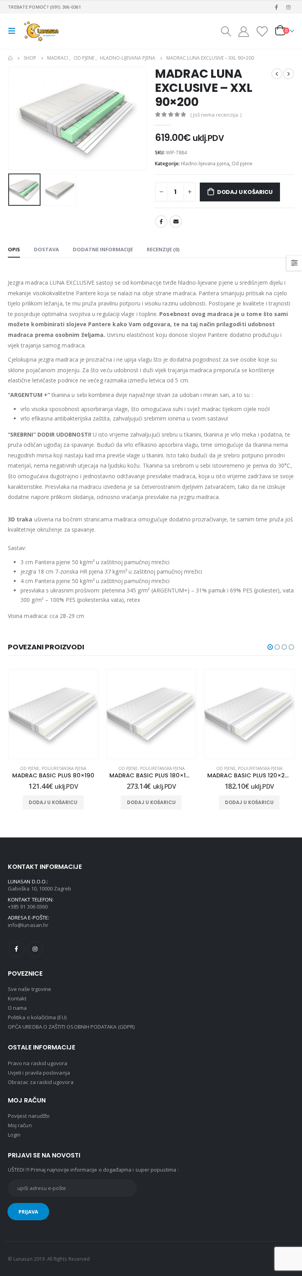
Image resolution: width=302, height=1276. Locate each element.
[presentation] (18, 118)
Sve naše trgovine (29, 989)
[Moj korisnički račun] (243, 31)
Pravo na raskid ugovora (38, 1063)
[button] (270, 647)
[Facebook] (276, 7)
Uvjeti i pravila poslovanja (39, 1072)
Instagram (35, 949)
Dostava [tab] (46, 249)
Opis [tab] (14, 249)
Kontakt (17, 998)
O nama (17, 1007)
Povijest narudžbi (29, 1115)
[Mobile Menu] (14, 31)
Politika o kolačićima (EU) (37, 1017)
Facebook (161, 221)
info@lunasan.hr (28, 925)
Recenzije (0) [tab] (163, 249)
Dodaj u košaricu (245, 192)
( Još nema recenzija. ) (215, 114)
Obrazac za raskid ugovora (41, 1082)
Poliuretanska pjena (64, 768)
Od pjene (242, 163)
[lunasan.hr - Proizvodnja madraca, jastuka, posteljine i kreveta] (42, 31)
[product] (53, 714)
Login (14, 1134)
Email (175, 221)
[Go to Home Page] (10, 58)
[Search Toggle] (226, 31)
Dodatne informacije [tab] (103, 249)
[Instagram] (289, 7)
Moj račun (20, 1125)
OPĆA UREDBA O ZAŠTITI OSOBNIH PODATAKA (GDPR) (71, 1026)
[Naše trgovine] (262, 31)
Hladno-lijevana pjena (205, 163)
